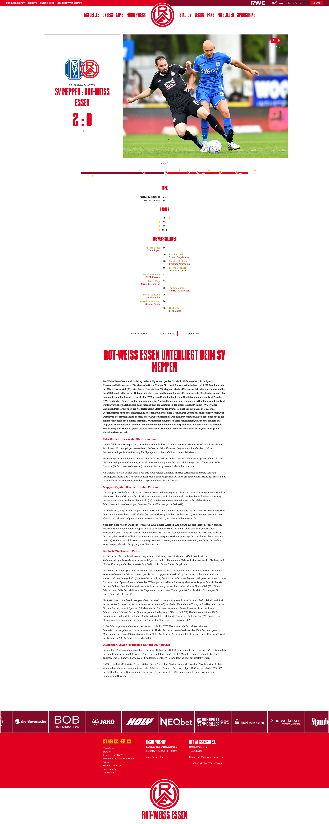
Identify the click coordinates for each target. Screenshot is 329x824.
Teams (113, 14)
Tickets (32, 3)
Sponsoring (246, 14)
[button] (273, 40)
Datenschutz (109, 768)
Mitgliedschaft (15, 3)
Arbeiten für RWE (112, 755)
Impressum (109, 772)
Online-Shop (47, 3)
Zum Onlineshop (155, 757)
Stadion (185, 14)
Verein (199, 14)
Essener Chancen (112, 765)
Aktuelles (91, 14)
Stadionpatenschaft (69, 3)
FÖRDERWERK (136, 14)
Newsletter (109, 748)
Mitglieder (225, 14)
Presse (106, 762)
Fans (210, 14)
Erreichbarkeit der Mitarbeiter (119, 758)
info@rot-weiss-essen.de (210, 757)
